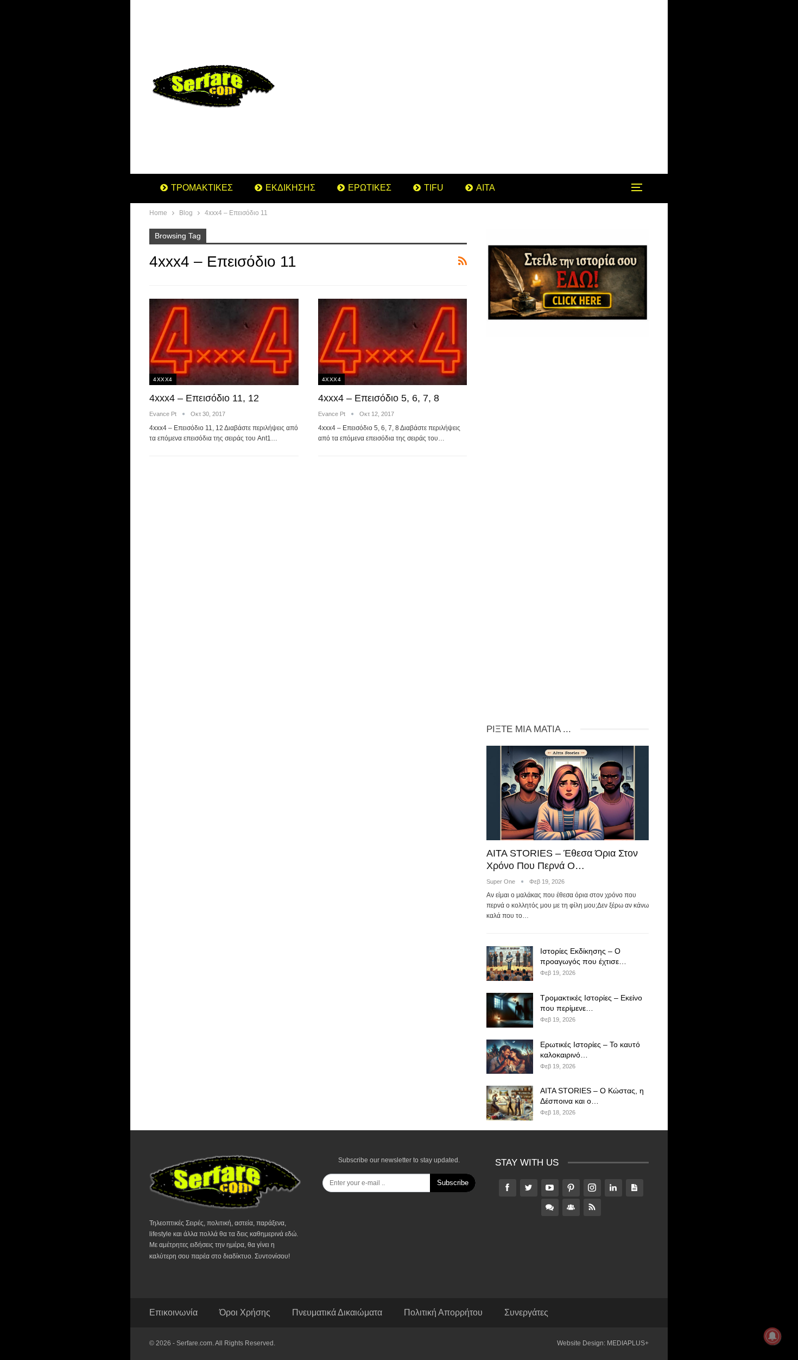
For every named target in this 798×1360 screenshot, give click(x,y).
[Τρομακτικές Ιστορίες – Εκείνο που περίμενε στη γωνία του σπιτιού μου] (509, 1010)
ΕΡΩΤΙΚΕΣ (369, 187)
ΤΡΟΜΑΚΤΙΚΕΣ (202, 187)
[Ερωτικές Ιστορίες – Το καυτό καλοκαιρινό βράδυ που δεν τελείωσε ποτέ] (509, 1057)
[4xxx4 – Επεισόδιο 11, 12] (224, 342)
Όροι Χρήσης (244, 1312)
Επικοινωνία (173, 1312)
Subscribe (452, 1183)
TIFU (434, 187)
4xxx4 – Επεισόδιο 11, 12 (204, 398)
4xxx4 (163, 379)
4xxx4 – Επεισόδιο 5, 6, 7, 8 (378, 398)
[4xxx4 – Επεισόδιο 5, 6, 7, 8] (392, 342)
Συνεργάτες (526, 1312)
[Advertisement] (485, 87)
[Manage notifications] (772, 1336)
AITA (485, 187)
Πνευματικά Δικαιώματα (337, 1312)
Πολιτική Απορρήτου (443, 1312)
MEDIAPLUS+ (628, 1343)
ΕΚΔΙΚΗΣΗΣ (290, 187)
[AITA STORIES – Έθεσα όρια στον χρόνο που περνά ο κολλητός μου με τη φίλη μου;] (567, 793)
